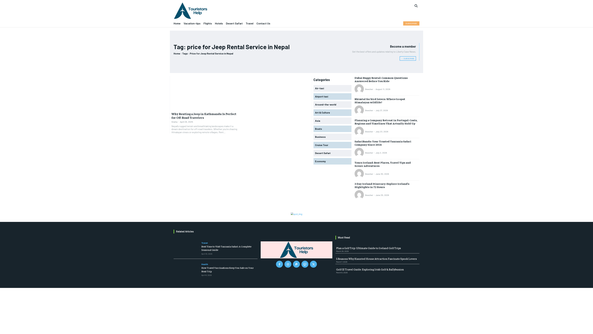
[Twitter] (313, 264)
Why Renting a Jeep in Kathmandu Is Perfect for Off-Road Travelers (203, 115)
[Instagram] (287, 264)
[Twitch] (304, 264)
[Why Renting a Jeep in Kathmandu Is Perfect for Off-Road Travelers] (205, 93)
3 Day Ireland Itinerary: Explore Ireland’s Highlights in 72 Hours (382, 185)
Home (177, 53)
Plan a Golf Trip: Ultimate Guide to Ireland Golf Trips (368, 248)
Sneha (174, 121)
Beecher (369, 89)
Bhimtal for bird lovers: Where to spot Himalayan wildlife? (380, 100)
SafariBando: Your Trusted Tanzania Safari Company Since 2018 (383, 142)
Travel (204, 243)
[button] (416, 5)
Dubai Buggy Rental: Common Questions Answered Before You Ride (381, 79)
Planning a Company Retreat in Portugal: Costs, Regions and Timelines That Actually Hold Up (386, 121)
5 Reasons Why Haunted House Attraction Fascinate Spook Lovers (376, 258)
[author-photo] (360, 89)
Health (204, 264)
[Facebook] (279, 264)
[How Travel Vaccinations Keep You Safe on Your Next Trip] (186, 269)
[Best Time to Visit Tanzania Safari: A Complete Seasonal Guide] (186, 248)
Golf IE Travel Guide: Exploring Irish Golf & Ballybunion (370, 269)
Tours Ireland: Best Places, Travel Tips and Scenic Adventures (383, 164)
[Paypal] (296, 264)
